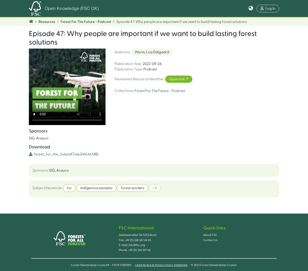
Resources (47, 22)
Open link (177, 79)
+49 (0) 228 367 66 (139, 250)
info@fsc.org (137, 245)
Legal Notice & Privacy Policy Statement (161, 265)
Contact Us (210, 240)
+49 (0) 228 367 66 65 (138, 240)
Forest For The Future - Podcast (86, 22)
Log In (270, 8)
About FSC (210, 235)
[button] (251, 8)
